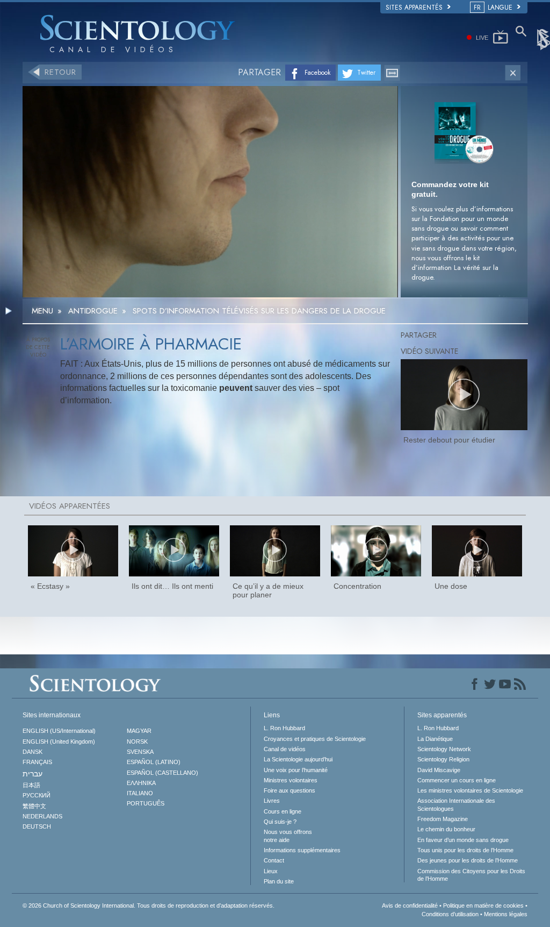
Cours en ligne (282, 811)
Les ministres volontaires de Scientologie (470, 790)
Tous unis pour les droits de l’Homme (465, 850)
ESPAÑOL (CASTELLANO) (162, 772)
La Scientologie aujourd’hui (298, 759)
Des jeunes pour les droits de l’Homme (467, 860)
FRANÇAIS (37, 762)
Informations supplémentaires (302, 850)
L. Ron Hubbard (284, 728)
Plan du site (279, 881)
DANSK (32, 751)
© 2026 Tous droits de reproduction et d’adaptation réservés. (148, 905)
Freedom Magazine (442, 819)
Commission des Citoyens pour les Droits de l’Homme (471, 875)
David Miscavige (438, 770)
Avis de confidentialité (410, 905)
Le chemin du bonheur (446, 829)
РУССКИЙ (36, 795)
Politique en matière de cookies (483, 905)
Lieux (271, 871)
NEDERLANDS (42, 816)
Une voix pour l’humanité (296, 770)
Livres (272, 800)
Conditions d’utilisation (450, 914)
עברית (32, 773)
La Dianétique (435, 739)
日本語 (31, 785)
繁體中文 (34, 806)
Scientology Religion (443, 759)
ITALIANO (140, 793)
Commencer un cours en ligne (456, 780)
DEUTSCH (37, 826)
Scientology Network (444, 749)
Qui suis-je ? (280, 821)
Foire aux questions (289, 790)
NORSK (137, 741)
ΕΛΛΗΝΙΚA (141, 783)
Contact (274, 860)
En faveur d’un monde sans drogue (463, 840)
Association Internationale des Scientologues (456, 804)
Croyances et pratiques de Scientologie (315, 739)
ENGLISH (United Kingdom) (59, 741)
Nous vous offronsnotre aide (288, 836)
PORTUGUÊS (145, 803)
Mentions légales (505, 914)
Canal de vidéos (285, 749)
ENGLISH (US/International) (59, 731)
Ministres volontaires (290, 780)
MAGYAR (139, 731)
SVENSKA (140, 751)
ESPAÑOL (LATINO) (153, 762)
